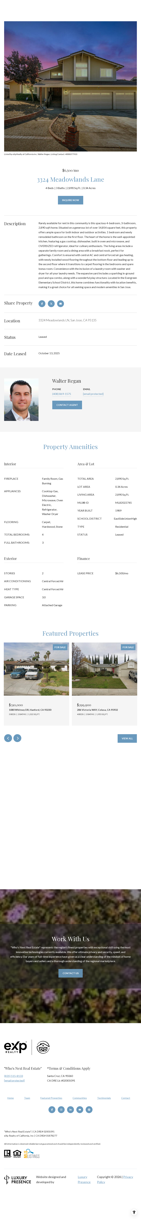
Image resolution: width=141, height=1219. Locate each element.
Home (10, 1097)
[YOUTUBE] (79, 1109)
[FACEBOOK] (51, 1109)
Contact (125, 1098)
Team (27, 1097)
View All (127, 738)
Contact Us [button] (71, 973)
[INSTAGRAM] (61, 1109)
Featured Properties (51, 1097)
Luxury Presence (84, 1179)
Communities (80, 1097)
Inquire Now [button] (70, 200)
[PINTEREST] (89, 1109)
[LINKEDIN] (70, 1109)
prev (8, 738)
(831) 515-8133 (13, 1075)
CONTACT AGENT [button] (67, 404)
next (17, 738)
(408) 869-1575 (61, 393)
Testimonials (104, 1097)
